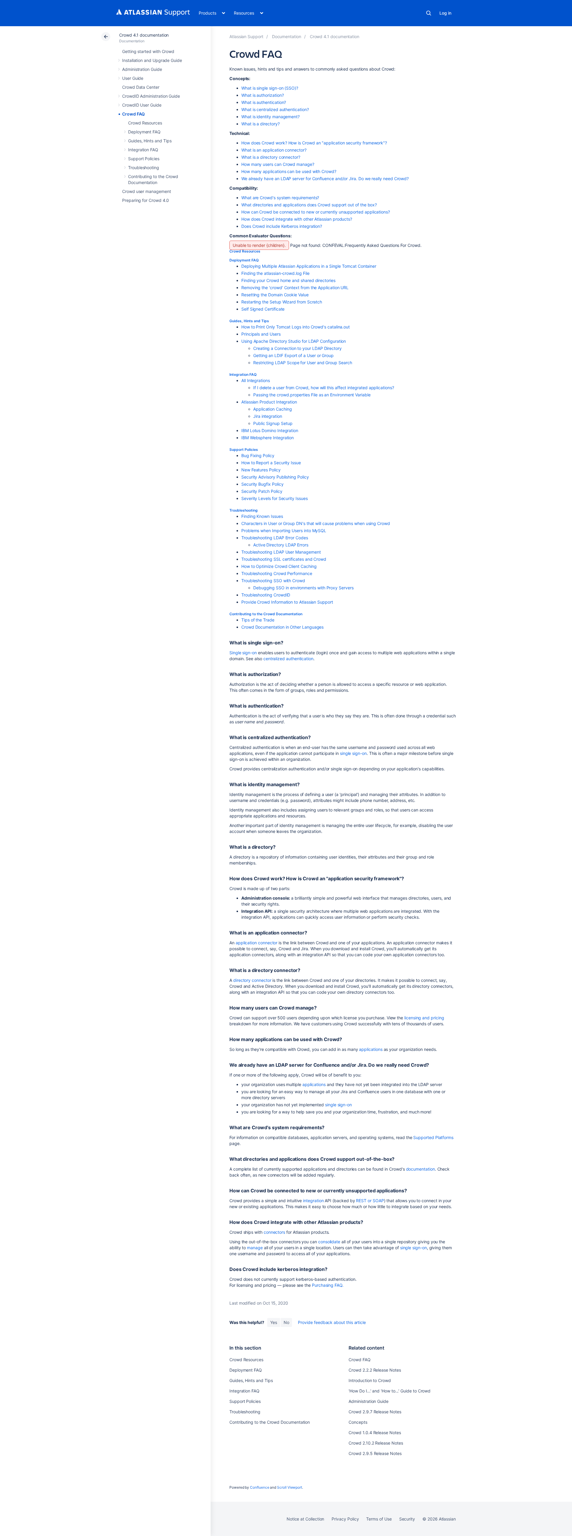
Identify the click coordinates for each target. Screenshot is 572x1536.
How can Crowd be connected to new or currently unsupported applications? (315, 211)
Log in (445, 12)
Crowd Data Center (140, 87)
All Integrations (255, 380)
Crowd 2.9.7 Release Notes (375, 1411)
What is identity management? (270, 116)
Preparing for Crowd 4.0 (145, 200)
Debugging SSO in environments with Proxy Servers (303, 587)
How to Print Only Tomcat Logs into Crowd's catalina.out (295, 326)
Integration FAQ (143, 149)
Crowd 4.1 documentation (144, 35)
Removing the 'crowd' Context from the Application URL (295, 287)
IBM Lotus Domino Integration (269, 430)
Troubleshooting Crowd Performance (276, 573)
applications (370, 1049)
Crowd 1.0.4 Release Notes (375, 1432)
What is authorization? (262, 95)
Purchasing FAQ (327, 1285)
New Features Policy (261, 469)
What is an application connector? (274, 149)
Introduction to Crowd (370, 1380)
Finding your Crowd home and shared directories (288, 280)
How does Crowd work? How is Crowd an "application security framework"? (314, 142)
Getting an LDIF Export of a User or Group (293, 355)
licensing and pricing (424, 1017)
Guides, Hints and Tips (149, 140)
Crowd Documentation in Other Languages (282, 627)
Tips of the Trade (257, 619)
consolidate (329, 1241)
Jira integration (267, 416)
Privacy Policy (345, 1518)
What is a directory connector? (270, 157)
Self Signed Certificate (263, 308)
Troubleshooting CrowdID (265, 594)
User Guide (132, 78)
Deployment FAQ (144, 131)
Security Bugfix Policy (262, 484)
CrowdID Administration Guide (151, 96)
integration (313, 1200)
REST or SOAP (370, 1200)
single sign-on (353, 753)
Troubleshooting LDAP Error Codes (274, 537)
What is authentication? (263, 102)
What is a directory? (260, 123)
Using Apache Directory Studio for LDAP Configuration (293, 341)
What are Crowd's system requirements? (280, 197)
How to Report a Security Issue (271, 462)
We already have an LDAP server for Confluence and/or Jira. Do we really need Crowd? (325, 178)
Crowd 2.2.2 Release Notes (375, 1370)
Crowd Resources (145, 122)
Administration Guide (142, 69)
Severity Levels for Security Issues (274, 498)
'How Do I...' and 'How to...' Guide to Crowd (389, 1390)
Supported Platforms (433, 1137)
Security (407, 1518)
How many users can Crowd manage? (277, 164)
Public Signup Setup (273, 423)
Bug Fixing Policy (257, 455)
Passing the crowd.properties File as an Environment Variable (312, 394)
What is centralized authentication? (275, 109)
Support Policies (143, 158)
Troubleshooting (143, 167)
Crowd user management (146, 191)
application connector (257, 942)
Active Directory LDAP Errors (280, 544)
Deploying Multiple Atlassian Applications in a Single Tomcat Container (308, 266)
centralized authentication (288, 658)
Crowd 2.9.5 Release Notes (375, 1453)
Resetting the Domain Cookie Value (275, 294)
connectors (274, 1232)
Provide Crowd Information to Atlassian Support (287, 602)
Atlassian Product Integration (269, 401)
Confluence (259, 1487)
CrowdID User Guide (141, 105)
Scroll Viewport (289, 1487)
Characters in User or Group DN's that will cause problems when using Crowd (315, 523)
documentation (420, 1169)
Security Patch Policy (261, 491)
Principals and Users (261, 334)
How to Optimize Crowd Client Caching (278, 566)
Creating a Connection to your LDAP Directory (297, 348)
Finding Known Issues (262, 516)
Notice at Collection (305, 1518)
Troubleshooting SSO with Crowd (273, 580)
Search (428, 13)
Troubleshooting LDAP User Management (281, 551)
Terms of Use (378, 1518)
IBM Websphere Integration (267, 437)
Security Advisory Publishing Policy (275, 476)
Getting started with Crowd (148, 51)
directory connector (252, 980)
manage (255, 1247)
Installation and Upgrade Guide (152, 60)
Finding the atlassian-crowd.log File (275, 273)
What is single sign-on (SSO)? (269, 88)
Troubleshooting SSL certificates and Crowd (283, 559)
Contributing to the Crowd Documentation (265, 614)
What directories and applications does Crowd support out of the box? (309, 204)
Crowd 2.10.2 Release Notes (376, 1442)
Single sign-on (243, 652)
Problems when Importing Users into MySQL (283, 530)
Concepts (358, 1422)
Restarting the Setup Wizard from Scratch (281, 301)
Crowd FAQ (133, 113)
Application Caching (272, 409)
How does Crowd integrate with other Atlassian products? (296, 219)
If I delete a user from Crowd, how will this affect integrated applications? (323, 387)
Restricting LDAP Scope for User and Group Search (302, 362)
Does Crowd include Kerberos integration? (281, 226)
